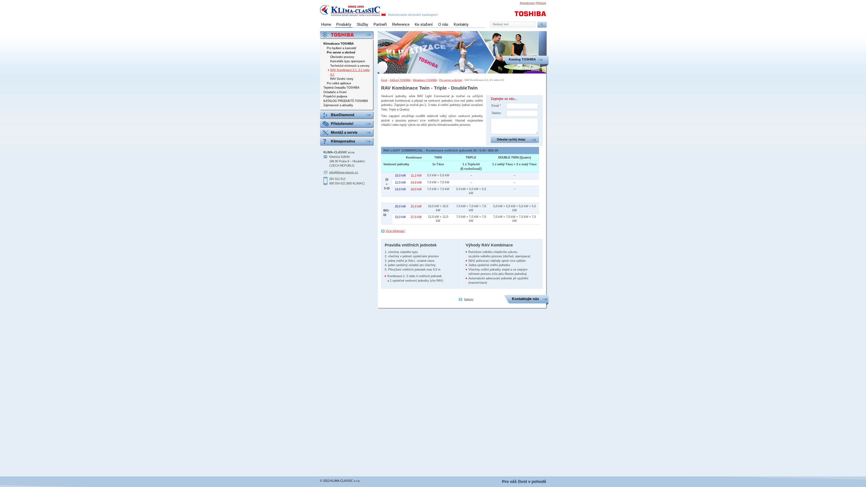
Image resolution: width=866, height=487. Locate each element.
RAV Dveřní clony (341, 78)
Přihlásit (541, 3)
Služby (362, 24)
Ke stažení (424, 24)
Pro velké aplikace (339, 83)
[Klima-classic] (353, 11)
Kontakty (461, 24)
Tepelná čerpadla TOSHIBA (341, 87)
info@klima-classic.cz (343, 172)
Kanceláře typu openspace (347, 61)
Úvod (384, 80)
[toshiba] (530, 15)
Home (326, 24)
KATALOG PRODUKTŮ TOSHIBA (345, 101)
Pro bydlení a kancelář (341, 48)
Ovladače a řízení (335, 92)
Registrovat (527, 3)
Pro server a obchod (450, 80)
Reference (401, 24)
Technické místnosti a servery (350, 65)
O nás (443, 24)
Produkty (343, 24)
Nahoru (468, 299)
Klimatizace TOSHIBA (425, 80)
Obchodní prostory (342, 57)
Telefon (496, 113)
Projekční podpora (335, 96)
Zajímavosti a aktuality (338, 105)
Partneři (380, 24)
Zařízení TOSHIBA (400, 80)
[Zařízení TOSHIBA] (346, 34)
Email (496, 105)
